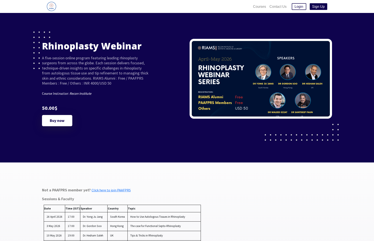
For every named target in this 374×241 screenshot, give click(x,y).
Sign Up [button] (318, 6)
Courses (259, 6)
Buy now (57, 120)
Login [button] (299, 6)
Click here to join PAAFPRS (111, 190)
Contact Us (278, 6)
